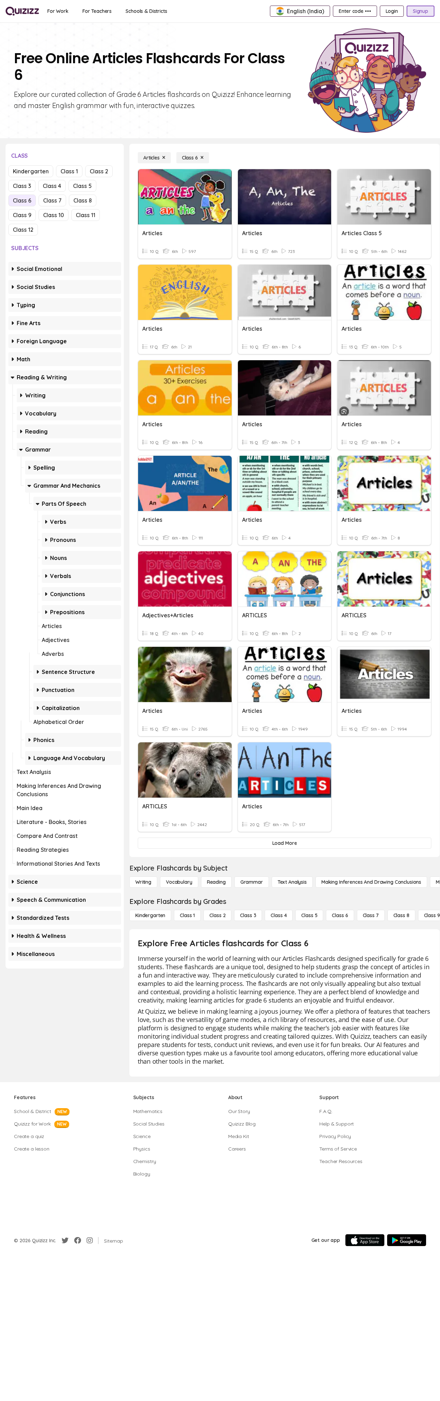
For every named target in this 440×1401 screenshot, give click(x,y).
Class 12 (23, 229)
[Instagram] (90, 1240)
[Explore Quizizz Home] (22, 11)
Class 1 (69, 171)
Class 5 (82, 185)
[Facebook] (77, 1240)
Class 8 (82, 200)
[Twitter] (65, 1240)
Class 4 (52, 185)
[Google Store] (406, 1240)
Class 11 (85, 215)
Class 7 (52, 200)
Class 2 (99, 171)
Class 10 (53, 215)
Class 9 (22, 215)
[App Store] (364, 1240)
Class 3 (22, 185)
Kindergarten (31, 171)
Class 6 (22, 200)
